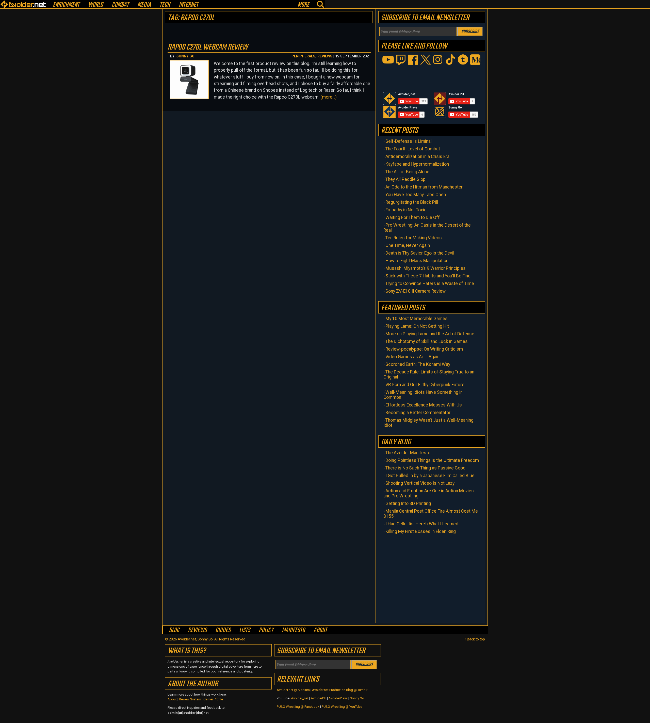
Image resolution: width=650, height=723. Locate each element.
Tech (164, 5)
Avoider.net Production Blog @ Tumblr (339, 690)
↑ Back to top (474, 639)
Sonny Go (185, 56)
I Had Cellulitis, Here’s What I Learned (421, 523)
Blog (174, 630)
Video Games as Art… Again (412, 356)
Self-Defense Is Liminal (408, 141)
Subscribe (470, 32)
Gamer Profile (213, 699)
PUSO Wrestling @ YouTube (342, 707)
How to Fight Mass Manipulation (416, 260)
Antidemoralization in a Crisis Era (417, 156)
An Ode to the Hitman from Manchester (424, 187)
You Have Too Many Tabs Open (415, 194)
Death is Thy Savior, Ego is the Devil (419, 253)
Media (144, 5)
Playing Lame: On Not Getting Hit (417, 326)
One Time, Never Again (407, 245)
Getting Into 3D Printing (408, 503)
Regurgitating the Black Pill (411, 202)
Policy (266, 630)
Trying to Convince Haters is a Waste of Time (429, 283)
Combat (120, 5)
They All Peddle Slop (405, 179)
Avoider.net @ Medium (294, 690)
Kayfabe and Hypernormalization (417, 164)
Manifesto (293, 630)
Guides (223, 630)
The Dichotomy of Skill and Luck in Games (426, 341)
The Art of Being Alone (407, 171)
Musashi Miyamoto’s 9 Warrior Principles (425, 268)
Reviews (324, 56)
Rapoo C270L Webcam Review (208, 47)
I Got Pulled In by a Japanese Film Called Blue (430, 475)
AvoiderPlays (338, 698)
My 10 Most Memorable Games (416, 318)
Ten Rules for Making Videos (413, 237)
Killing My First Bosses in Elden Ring (420, 531)
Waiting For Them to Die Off (412, 217)
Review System (190, 699)
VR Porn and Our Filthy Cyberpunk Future (424, 384)
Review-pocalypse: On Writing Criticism (424, 349)
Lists (244, 630)
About (320, 630)
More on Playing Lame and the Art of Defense (429, 333)
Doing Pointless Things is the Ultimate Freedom (432, 460)
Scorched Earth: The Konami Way (417, 364)
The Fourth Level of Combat (412, 148)
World (95, 5)
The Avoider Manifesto (407, 452)
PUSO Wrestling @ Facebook (298, 707)
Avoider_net (299, 698)
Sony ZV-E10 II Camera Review (415, 291)
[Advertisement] (431, 577)
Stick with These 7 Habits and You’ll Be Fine (427, 275)
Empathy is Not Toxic (406, 209)
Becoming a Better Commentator (417, 412)
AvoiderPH (318, 698)
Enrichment (66, 5)
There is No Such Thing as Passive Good (425, 467)
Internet (188, 5)
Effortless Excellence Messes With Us (423, 404)
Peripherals (303, 56)
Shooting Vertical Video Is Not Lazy (419, 483)
